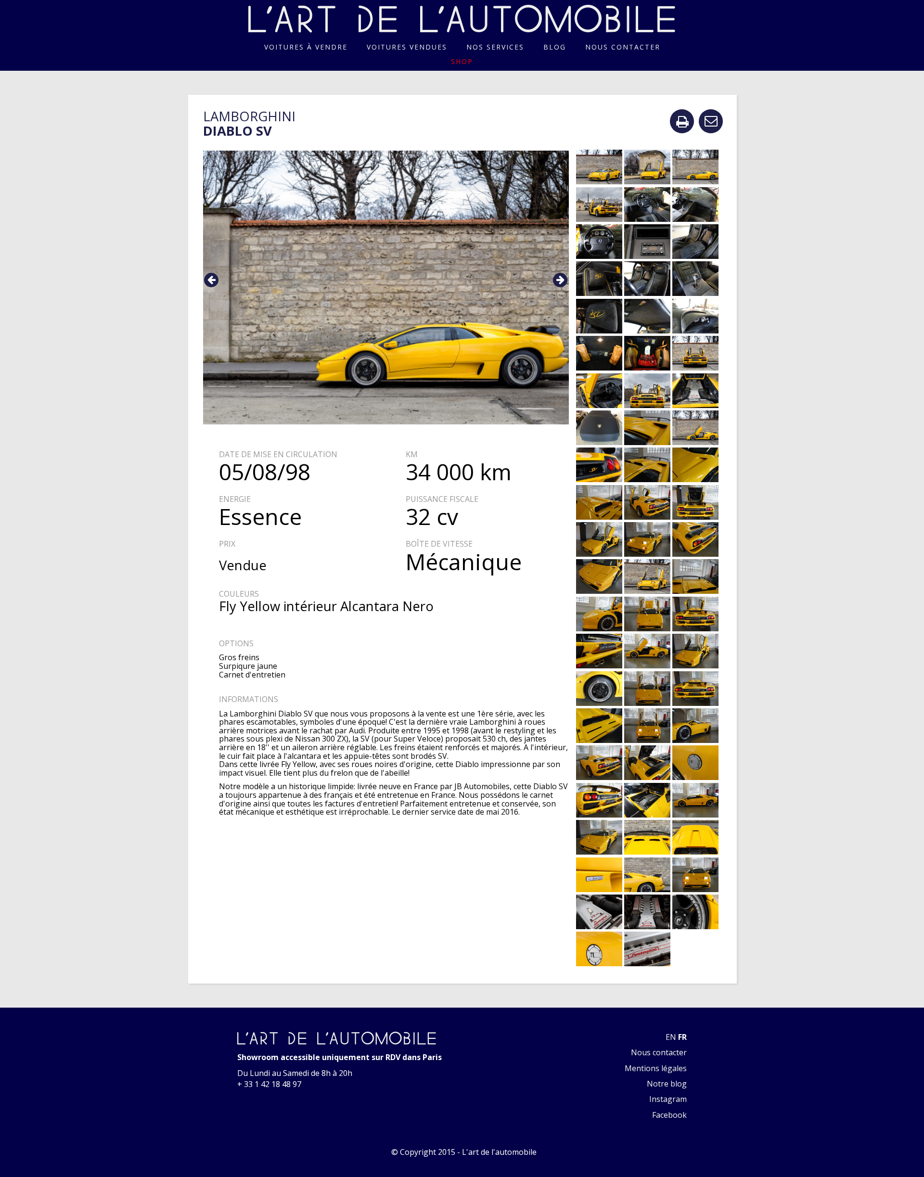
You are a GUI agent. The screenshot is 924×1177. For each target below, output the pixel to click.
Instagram (668, 1099)
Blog (554, 46)
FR (682, 1037)
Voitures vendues (407, 46)
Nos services (495, 46)
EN (671, 1037)
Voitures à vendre (305, 46)
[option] (386, 288)
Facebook (669, 1115)
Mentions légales (656, 1068)
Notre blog (667, 1083)
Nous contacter (622, 46)
